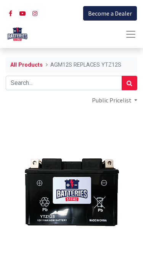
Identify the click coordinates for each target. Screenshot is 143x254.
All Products (26, 65)
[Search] (129, 83)
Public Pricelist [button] (112, 100)
